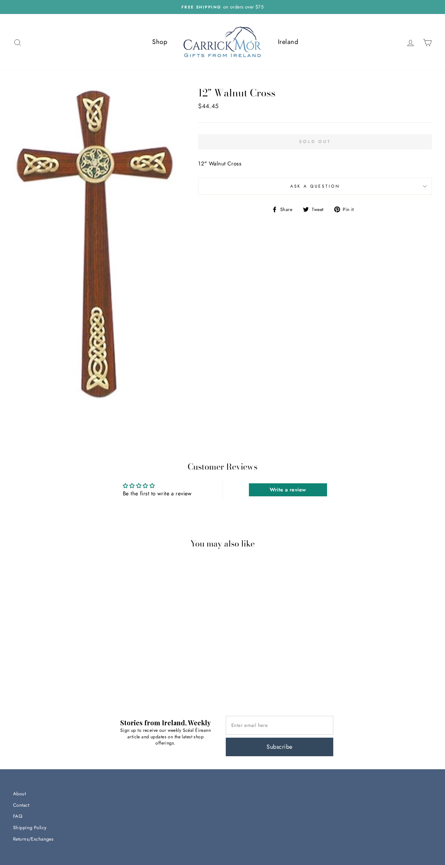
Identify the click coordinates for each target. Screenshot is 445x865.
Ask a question (315, 186)
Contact (21, 805)
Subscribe (279, 747)
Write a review (288, 489)
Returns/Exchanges (33, 839)
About (19, 793)
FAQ (17, 816)
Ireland (288, 42)
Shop (159, 42)
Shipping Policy (29, 827)
